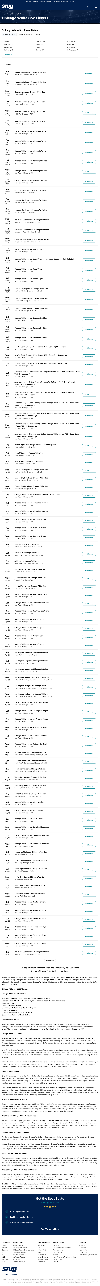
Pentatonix (41, 1262)
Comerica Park (19, 447)
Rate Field (17, 134)
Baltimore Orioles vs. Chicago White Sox (30, 752)
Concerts (5, 1250)
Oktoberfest (42, 1250)
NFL (3, 1252)
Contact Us (83, 1252)
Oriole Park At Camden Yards (24, 755)
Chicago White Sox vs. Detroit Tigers (28, 249)
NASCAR (5, 1259)
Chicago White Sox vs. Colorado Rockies (30, 318)
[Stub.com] (7, 6)
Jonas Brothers (43, 1257)
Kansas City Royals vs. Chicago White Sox (31, 289)
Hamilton (56, 1245)
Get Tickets (89, 73)
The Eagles (41, 1245)
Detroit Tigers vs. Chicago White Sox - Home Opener (35, 445)
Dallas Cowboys (18, 1245)
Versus (37, 34)
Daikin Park (18, 94)
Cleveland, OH (40, 41)
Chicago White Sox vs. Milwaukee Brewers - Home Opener (37, 495)
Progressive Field (20, 222)
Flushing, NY (40, 50)
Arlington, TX (8, 44)
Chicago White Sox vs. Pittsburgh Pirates (30, 161)
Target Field (18, 75)
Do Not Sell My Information (88, 1255)
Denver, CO (39, 44)
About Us (82, 1245)
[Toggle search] (87, 6)
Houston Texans (18, 1255)
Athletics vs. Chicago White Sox (26, 544)
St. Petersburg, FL (72, 50)
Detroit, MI (39, 47)
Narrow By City (8, 34)
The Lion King (57, 1252)
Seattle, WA (70, 44)
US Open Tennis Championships (24, 1250)
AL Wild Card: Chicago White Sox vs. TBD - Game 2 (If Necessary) (40, 355)
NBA (3, 1262)
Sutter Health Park (20, 547)
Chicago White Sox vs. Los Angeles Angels (31, 702)
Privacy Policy (65, 1279)
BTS (39, 1248)
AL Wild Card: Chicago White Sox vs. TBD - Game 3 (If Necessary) (40, 363)
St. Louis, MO (71, 47)
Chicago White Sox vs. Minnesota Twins (30, 131)
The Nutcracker (58, 1250)
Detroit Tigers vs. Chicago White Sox (28, 453)
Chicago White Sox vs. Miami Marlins (28, 802)
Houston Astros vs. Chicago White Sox (29, 92)
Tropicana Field (19, 780)
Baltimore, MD (8, 50)
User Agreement (53, 1279)
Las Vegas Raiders (19, 1257)
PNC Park (17, 854)
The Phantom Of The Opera (62, 1248)
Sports (9, 14)
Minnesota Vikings (19, 1262)
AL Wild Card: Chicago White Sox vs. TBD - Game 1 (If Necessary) (40, 347)
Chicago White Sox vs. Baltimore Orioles (30, 519)
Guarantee (82, 1248)
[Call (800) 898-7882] (91, 6)
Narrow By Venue (24, 34)
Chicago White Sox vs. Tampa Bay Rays (30, 927)
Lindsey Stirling (43, 1259)
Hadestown (57, 1262)
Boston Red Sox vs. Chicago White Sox (29, 877)
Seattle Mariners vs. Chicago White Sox (30, 569)
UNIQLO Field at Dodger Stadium (25, 680)
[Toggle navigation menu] (96, 6)
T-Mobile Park (19, 572)
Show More (50, 960)
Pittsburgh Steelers (19, 1252)
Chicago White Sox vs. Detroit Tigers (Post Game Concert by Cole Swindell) (44, 259)
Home (4, 14)
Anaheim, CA (8, 41)
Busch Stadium (19, 193)
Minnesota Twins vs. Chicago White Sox (30, 72)
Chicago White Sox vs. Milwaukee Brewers (31, 503)
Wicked (55, 1255)
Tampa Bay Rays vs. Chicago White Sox (30, 777)
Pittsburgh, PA (71, 41)
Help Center (83, 1250)
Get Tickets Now (50, 1229)
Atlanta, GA (8, 47)
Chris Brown (42, 1255)
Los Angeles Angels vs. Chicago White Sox (31, 652)
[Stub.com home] (9, 1270)
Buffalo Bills (17, 1259)
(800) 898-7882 (11, 1274)
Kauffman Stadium (20, 291)
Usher (40, 1252)
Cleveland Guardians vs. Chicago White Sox (31, 220)
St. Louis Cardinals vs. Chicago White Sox (30, 190)
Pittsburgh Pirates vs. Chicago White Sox (30, 852)
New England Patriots (20, 1248)
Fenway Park (18, 879)
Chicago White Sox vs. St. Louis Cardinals (30, 727)
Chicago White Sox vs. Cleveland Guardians (31, 827)
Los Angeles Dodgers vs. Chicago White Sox (32, 677)
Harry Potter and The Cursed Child (64, 1257)
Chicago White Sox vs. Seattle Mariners (30, 902)
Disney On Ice (57, 1259)
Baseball (14, 14)
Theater (4, 1248)
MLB (19, 14)
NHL (3, 1255)
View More (8, 54)
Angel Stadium (19, 655)
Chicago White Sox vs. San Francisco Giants (31, 594)
